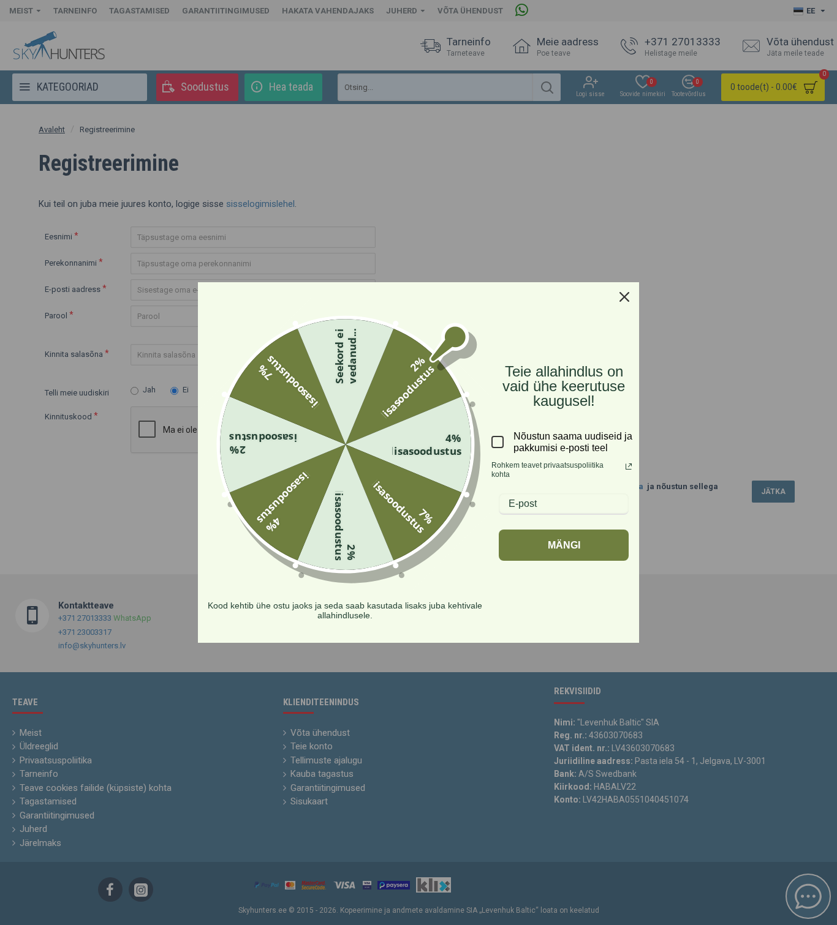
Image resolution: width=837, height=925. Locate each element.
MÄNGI (564, 545)
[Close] (624, 297)
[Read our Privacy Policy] (628, 466)
